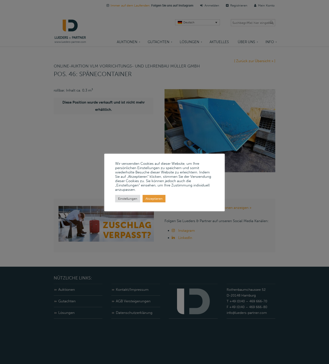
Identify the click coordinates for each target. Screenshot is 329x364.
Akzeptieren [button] (154, 198)
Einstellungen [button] (127, 198)
